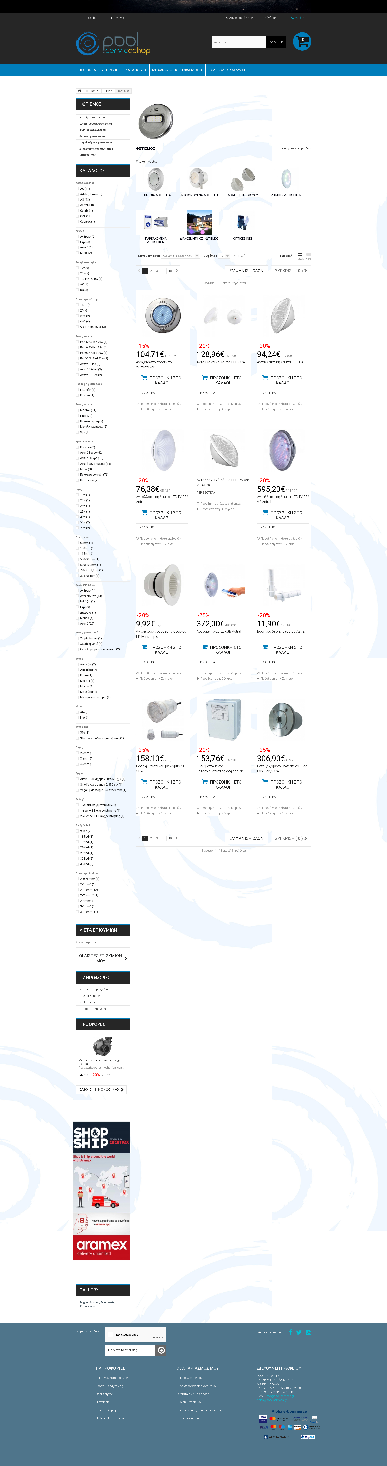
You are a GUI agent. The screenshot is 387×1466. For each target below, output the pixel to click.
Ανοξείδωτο (91, 596)
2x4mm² (88, 900)
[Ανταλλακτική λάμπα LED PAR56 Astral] (163, 450)
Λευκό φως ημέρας (95, 463)
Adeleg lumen (91, 194)
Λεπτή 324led (91, 369)
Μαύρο (86, 618)
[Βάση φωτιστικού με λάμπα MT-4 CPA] (163, 720)
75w (85, 528)
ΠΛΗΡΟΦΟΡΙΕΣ (95, 977)
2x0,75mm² (89, 878)
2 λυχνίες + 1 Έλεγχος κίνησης (102, 816)
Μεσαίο (87, 680)
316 (84, 732)
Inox (85, 717)
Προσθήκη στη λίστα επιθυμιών (160, 403)
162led (86, 842)
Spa (84, 432)
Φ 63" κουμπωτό (93, 326)
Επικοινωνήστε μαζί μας (112, 1378)
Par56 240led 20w (93, 342)
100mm (87, 548)
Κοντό (86, 675)
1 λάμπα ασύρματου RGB (98, 805)
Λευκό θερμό (91, 452)
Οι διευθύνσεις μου (189, 1402)
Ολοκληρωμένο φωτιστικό (100, 649)
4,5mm (87, 764)
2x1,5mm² (89, 889)
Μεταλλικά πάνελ (93, 426)
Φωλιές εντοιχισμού (92, 129)
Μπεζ (86, 252)
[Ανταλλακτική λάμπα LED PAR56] (284, 316)
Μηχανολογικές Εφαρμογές (97, 1302)
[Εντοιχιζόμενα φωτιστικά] (199, 179)
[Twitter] (299, 1332)
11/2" (86, 304)
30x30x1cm (89, 575)
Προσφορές (92, 1024)
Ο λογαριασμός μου (197, 1368)
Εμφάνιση (210, 255)
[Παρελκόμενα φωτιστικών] (156, 222)
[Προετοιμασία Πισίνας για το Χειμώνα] (193, 6)
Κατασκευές (136, 70)
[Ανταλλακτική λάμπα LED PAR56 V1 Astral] (224, 450)
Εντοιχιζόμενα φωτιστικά (95, 123)
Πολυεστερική (91, 421)
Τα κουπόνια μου (187, 1418)
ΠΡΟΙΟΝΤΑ (87, 70)
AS (85, 199)
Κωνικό (87, 395)
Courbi (86, 210)
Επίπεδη (87, 389)
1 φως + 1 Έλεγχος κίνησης (100, 810)
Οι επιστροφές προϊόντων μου (196, 1386)
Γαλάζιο (87, 601)
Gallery (89, 1289)
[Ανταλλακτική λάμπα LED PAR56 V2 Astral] (284, 450)
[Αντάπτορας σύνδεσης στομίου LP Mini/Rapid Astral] (163, 585)
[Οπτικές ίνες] (243, 222)
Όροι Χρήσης (91, 995)
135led (86, 836)
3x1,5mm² (89, 911)
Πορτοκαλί (89, 480)
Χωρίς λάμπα (91, 638)
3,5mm (87, 758)
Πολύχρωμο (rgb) (94, 474)
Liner (86, 415)
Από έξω (88, 664)
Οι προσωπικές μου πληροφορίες (199, 1410)
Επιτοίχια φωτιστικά (92, 117)
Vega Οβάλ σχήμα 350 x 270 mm (103, 790)
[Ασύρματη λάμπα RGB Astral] (224, 585)
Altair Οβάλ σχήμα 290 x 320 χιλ (102, 779)
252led (86, 853)
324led (86, 858)
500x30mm (89, 559)
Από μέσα (88, 669)
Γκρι (85, 242)
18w (85, 495)
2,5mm (87, 753)
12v (84, 268)
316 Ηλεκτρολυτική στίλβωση (102, 738)
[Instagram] (308, 1332)
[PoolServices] (113, 43)
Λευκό (86, 247)
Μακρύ (86, 686)
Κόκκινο (87, 447)
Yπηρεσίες (110, 70)
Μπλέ (86, 469)
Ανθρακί (87, 236)
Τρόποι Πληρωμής (94, 1008)
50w (85, 522)
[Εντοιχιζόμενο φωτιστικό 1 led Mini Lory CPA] (284, 720)
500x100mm (90, 564)
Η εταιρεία (89, 1002)
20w (85, 500)
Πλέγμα (300, 259)
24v (84, 273)
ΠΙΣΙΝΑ (108, 91)
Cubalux (87, 221)
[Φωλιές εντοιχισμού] (243, 179)
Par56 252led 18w (93, 347)
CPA (86, 216)
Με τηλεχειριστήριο (95, 697)
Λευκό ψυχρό (91, 458)
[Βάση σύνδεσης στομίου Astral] (284, 585)
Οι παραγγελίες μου (189, 1378)
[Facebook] (290, 1332)
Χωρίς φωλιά (91, 643)
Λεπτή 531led (91, 375)
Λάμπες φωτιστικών (92, 136)
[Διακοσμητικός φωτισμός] (199, 222)
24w (85, 505)
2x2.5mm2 (89, 895)
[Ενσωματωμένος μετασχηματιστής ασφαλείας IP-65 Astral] (224, 720)
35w (85, 517)
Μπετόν (88, 410)
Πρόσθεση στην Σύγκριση (157, 409)
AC (85, 188)
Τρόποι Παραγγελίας (95, 989)
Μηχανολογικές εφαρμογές (177, 70)
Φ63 (85, 321)
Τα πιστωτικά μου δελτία (192, 1394)
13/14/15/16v (91, 278)
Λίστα (308, 259)
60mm (86, 542)
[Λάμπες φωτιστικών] (286, 179)
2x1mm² (88, 884)
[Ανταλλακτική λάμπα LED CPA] (224, 316)
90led (86, 831)
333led (86, 864)
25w (85, 511)
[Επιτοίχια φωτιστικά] (156, 179)
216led (86, 847)
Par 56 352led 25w (94, 358)
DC (84, 290)
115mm (87, 553)
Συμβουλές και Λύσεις (227, 70)
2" (83, 310)
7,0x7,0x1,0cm (91, 570)
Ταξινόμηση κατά (148, 255)
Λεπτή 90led (90, 364)
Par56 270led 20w (93, 352)
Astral (87, 205)
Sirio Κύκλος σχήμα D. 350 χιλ (101, 784)
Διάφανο (88, 612)
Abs (84, 712)
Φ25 (85, 316)
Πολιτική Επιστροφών (110, 1418)
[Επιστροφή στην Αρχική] (79, 91)
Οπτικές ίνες (87, 154)
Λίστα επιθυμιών (98, 930)
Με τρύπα (88, 691)
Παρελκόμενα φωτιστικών (96, 142)
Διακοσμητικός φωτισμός (96, 148)
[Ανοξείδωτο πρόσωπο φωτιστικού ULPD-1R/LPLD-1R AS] (163, 316)
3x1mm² (88, 906)
